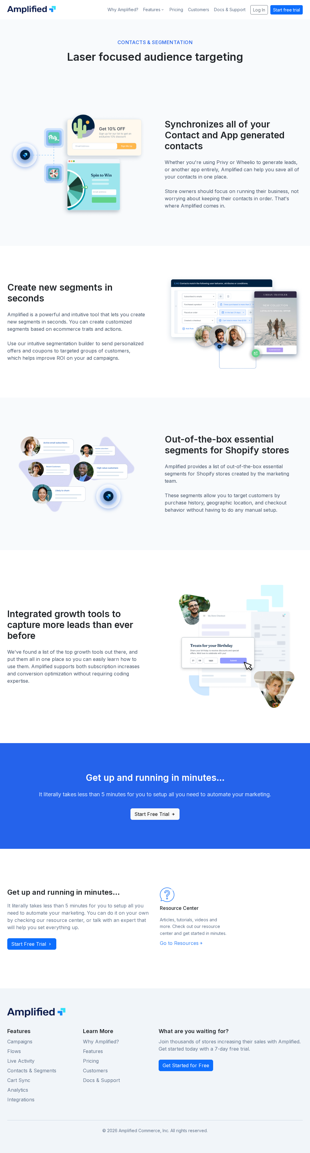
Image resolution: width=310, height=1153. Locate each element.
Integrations (21, 1100)
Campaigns (19, 1042)
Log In (259, 9)
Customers (198, 9)
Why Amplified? (122, 9)
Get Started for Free (186, 1065)
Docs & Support (230, 9)
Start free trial (286, 9)
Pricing (176, 9)
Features (93, 1051)
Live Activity (21, 1061)
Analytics (17, 1090)
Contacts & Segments (31, 1071)
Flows (14, 1051)
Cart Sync (18, 1080)
